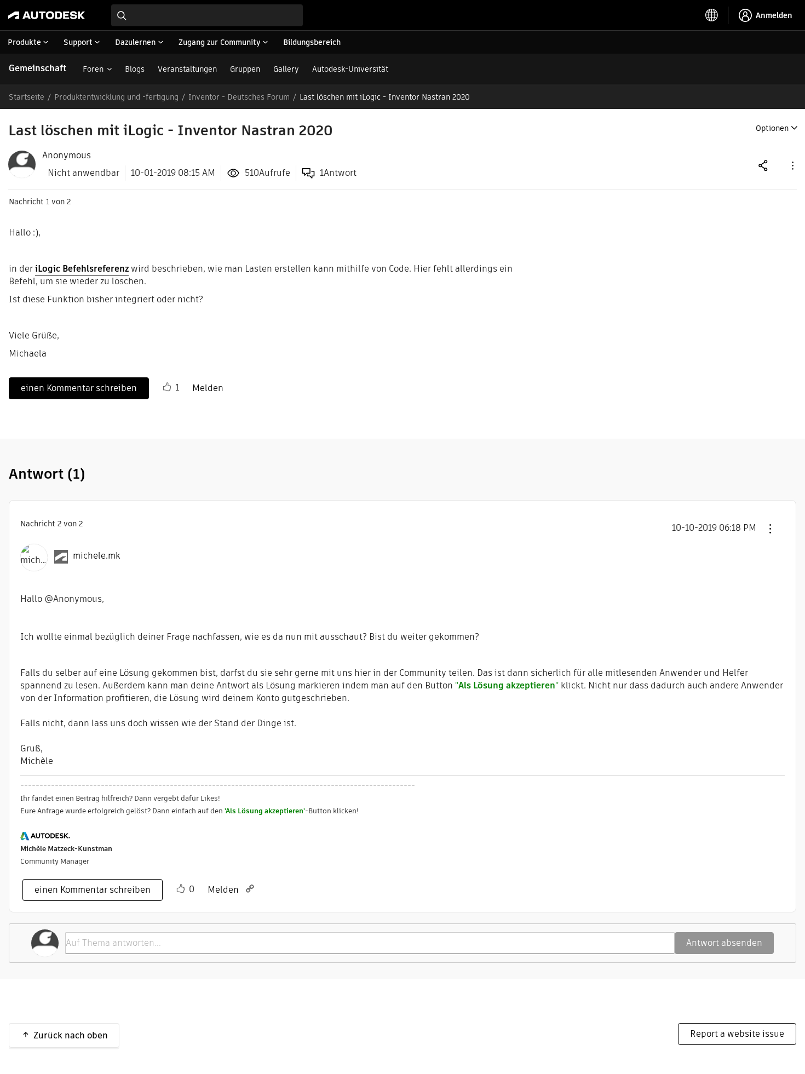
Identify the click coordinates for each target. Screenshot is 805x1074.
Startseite (26, 96)
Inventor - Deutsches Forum (239, 96)
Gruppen (245, 69)
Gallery (286, 69)
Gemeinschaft (37, 68)
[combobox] (207, 15)
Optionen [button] (772, 128)
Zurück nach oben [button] (70, 1035)
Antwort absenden (724, 943)
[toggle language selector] (711, 15)
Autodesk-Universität (350, 69)
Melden (207, 388)
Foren (93, 69)
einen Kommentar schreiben (79, 388)
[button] (792, 165)
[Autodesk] (46, 15)
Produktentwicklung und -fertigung (116, 96)
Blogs (135, 69)
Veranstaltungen (187, 69)
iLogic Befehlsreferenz (82, 268)
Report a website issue (737, 1033)
